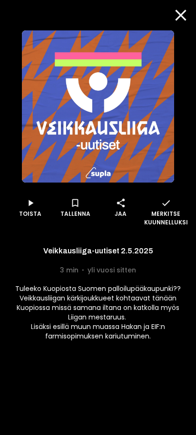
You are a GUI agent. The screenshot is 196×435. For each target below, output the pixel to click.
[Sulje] (180, 15)
